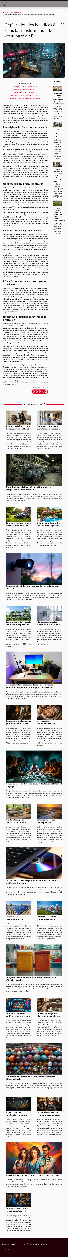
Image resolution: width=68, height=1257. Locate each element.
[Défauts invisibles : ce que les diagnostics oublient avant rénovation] (18, 417)
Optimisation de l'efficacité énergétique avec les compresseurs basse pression (29, 488)
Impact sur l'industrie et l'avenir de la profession (25, 98)
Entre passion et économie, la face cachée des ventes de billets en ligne (57, 177)
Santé (26, 1244)
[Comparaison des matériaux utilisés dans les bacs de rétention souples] (34, 960)
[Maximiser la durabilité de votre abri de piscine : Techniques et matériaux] (49, 514)
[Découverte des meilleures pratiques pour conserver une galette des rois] (49, 712)
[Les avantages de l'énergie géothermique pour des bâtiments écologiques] (18, 613)
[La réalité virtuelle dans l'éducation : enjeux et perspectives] (49, 1104)
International (17, 1244)
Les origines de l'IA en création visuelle (25, 87)
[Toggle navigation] (4, 3)
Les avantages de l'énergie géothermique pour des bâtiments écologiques (18, 625)
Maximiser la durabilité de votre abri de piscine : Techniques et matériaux (49, 526)
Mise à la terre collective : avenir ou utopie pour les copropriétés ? (59, 214)
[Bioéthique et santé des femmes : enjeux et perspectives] (34, 1158)
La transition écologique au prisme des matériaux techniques (58, 136)
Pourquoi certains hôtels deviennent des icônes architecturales (59, 99)
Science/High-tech (15, 12)
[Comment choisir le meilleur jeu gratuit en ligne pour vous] (18, 1005)
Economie (6, 1244)
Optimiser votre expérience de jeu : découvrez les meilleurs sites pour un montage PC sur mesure (29, 686)
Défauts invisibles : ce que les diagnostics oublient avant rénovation (18, 429)
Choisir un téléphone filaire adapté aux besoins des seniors (49, 1016)
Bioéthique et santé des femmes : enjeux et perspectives (32, 1175)
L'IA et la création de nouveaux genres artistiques (25, 95)
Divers (48, 1244)
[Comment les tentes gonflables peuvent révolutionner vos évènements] (49, 908)
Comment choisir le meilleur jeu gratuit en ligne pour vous (17, 1016)
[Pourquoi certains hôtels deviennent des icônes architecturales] (57, 88)
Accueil (5, 12)
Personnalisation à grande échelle (24, 92)
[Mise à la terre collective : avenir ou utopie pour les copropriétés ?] (57, 203)
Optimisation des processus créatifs (24, 89)
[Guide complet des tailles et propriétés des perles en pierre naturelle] (34, 1059)
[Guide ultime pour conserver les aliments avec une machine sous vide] (18, 811)
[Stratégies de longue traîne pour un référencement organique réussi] (49, 811)
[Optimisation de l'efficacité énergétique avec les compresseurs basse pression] (34, 469)
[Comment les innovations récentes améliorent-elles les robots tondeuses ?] (18, 514)
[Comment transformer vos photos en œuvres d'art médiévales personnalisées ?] (18, 712)
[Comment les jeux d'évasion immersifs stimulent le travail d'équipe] (34, 766)
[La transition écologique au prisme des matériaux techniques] (57, 124)
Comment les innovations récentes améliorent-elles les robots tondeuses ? (18, 526)
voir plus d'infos (37, 268)
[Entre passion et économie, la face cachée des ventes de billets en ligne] (57, 164)
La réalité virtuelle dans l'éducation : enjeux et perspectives (48, 1115)
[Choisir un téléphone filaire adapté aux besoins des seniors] (49, 1005)
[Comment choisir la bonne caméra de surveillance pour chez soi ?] (34, 568)
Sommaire (26, 83)
